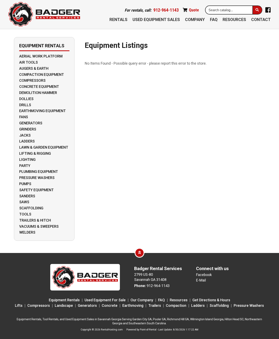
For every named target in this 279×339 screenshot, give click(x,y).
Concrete (109, 305)
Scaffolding (219, 305)
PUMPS (25, 184)
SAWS (24, 202)
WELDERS (27, 232)
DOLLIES (26, 99)
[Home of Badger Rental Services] (85, 289)
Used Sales (156, 19)
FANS (23, 117)
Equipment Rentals (64, 300)
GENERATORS (30, 123)
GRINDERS (27, 129)
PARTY (24, 166)
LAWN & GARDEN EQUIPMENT (43, 147)
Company (195, 19)
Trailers (154, 305)
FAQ (214, 19)
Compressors (38, 305)
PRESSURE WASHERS (37, 178)
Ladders (198, 305)
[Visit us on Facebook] (268, 10)
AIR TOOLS (28, 62)
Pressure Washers (249, 305)
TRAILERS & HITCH (35, 220)
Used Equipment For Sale (105, 300)
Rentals (118, 19)
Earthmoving (132, 305)
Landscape (64, 305)
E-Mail (201, 280)
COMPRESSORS (32, 80)
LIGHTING (27, 160)
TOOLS (25, 214)
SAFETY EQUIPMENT (36, 190)
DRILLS (25, 105)
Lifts (18, 305)
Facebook (204, 275)
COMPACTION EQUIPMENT (41, 75)
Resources (234, 19)
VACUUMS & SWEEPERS (39, 226)
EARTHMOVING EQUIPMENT (42, 111)
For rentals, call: (152, 10)
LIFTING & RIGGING (35, 153)
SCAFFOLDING (31, 208)
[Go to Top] (139, 252)
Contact (261, 19)
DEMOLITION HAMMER (38, 93)
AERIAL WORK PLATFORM (40, 56)
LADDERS (27, 141)
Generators (87, 305)
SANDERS (27, 196)
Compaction (176, 305)
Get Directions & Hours (211, 300)
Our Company (142, 300)
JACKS (25, 135)
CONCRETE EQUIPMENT (39, 87)
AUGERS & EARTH (33, 68)
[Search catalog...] (257, 10)
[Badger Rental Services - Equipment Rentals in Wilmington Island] (44, 14)
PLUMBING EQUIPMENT (38, 172)
